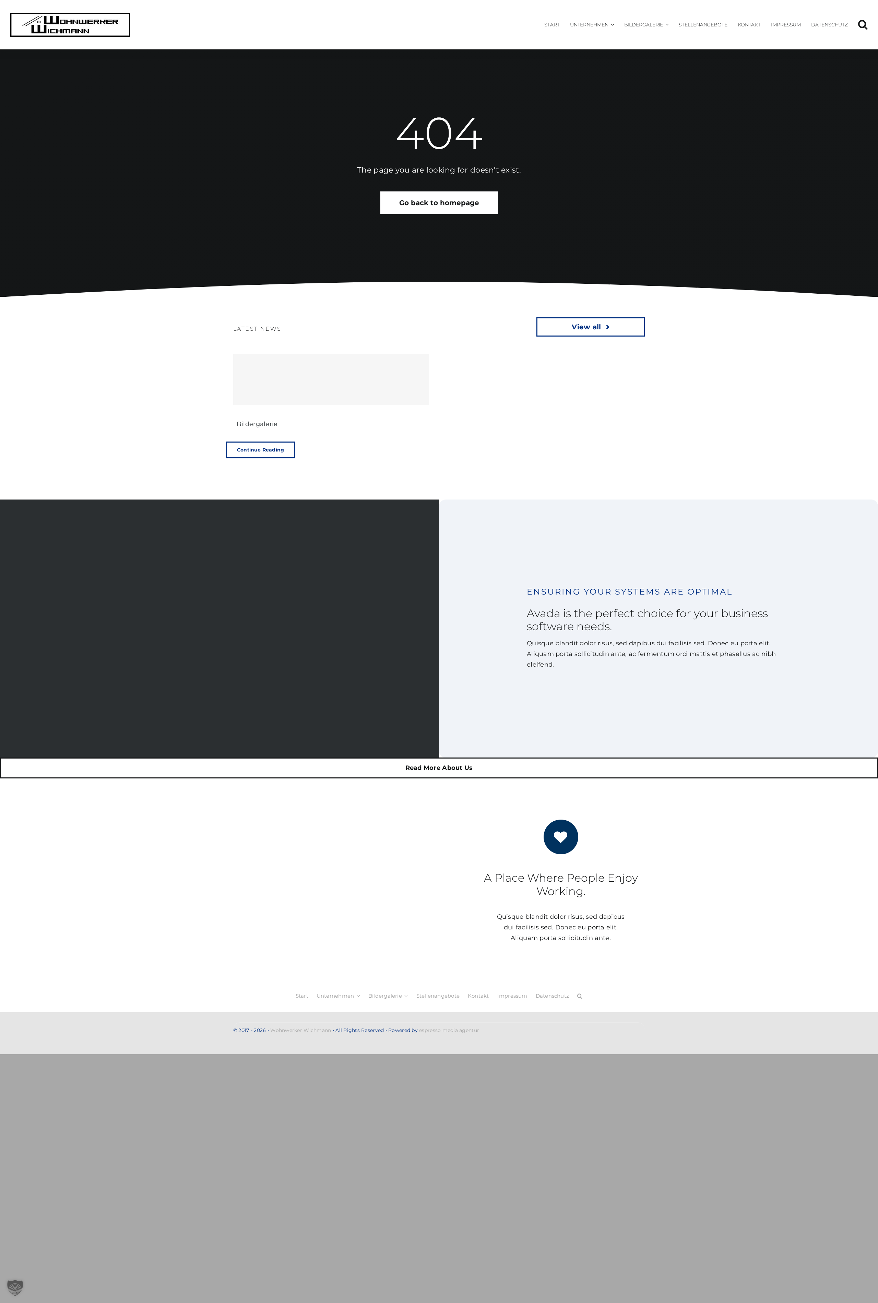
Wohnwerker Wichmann (300, 1030)
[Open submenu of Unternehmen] (611, 24)
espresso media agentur (449, 1030)
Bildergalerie (257, 424)
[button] (863, 24)
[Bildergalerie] (331, 379)
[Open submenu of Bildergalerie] (665, 24)
